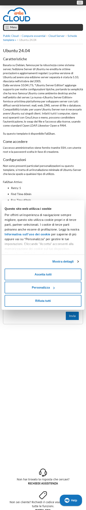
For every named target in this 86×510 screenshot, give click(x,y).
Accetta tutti (43, 274)
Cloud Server (56, 35)
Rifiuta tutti (43, 300)
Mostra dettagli (63, 261)
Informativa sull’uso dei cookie (27, 234)
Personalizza (41, 287)
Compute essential (33, 35)
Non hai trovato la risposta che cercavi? (43, 481)
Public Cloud (11, 35)
